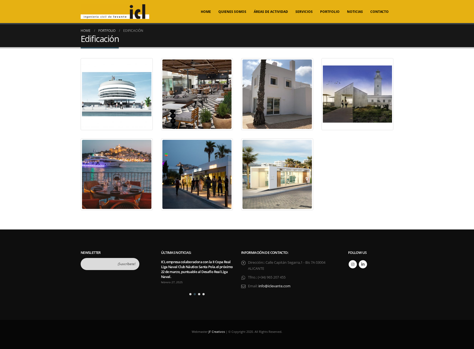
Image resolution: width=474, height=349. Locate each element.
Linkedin (363, 264)
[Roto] (117, 174)
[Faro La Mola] (357, 94)
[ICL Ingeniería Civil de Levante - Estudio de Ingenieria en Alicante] (115, 11)
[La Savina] (277, 94)
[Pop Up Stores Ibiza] (277, 174)
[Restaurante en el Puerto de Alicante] (117, 94)
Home (206, 11)
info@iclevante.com (274, 286)
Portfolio (330, 11)
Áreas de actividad (271, 11)
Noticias (355, 11)
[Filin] (197, 94)
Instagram (353, 264)
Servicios (304, 11)
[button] (190, 294)
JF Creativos (216, 332)
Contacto (379, 11)
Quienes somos (232, 11)
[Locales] (197, 174)
